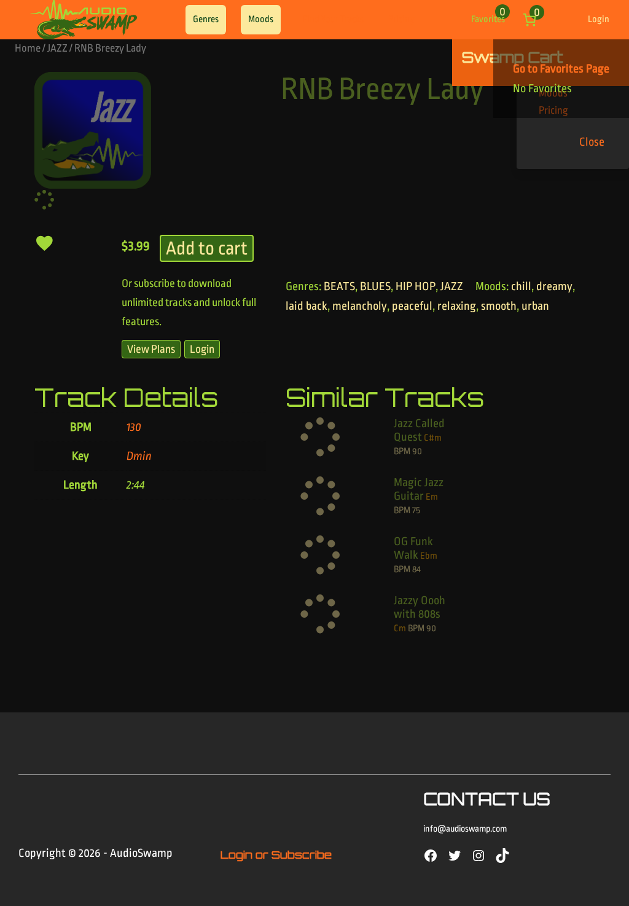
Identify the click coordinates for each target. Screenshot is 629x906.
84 (416, 569)
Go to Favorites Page (561, 69)
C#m (433, 438)
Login (598, 19)
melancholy (359, 306)
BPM (402, 451)
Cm (400, 628)
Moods (260, 19)
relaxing (456, 306)
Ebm (428, 556)
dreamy (554, 286)
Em (432, 497)
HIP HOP (416, 286)
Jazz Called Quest (419, 430)
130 (134, 427)
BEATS (339, 286)
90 (417, 451)
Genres (206, 19)
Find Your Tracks (333, 19)
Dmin (139, 456)
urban (535, 306)
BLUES (375, 286)
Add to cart (207, 248)
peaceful (412, 306)
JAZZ (57, 48)
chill (521, 286)
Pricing (401, 19)
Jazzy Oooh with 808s (419, 607)
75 (416, 510)
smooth (499, 306)
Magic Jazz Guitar (418, 489)
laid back (306, 306)
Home (28, 48)
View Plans (151, 349)
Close (591, 142)
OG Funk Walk (413, 548)
